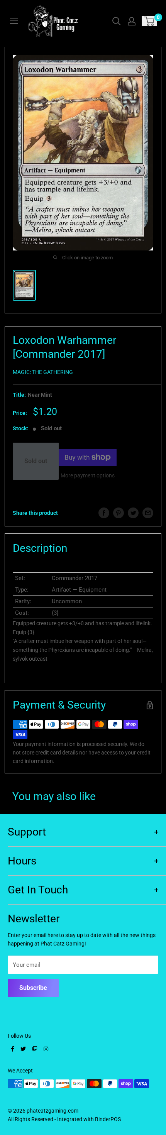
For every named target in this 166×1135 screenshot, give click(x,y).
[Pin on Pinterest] (118, 512)
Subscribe (33, 987)
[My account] (132, 21)
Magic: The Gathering (43, 372)
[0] (149, 21)
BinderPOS (108, 1119)
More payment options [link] (88, 475)
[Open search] (116, 21)
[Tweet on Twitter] (133, 512)
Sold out (35, 461)
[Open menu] (14, 20)
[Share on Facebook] (103, 512)
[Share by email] (147, 512)
